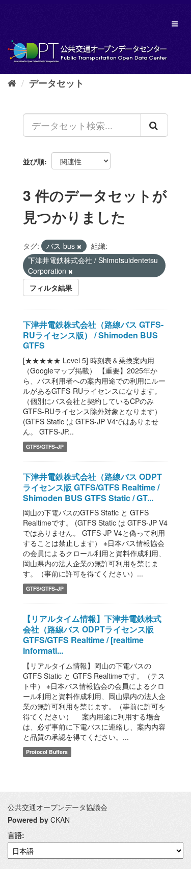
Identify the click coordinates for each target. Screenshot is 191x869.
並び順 (33, 161)
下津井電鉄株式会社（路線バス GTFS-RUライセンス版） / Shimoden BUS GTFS (93, 335)
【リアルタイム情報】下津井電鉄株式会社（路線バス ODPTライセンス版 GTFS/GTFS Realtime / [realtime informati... (92, 634)
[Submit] (154, 125)
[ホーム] (12, 82)
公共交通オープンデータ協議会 (57, 807)
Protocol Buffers (47, 752)
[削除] (79, 246)
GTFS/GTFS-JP (45, 446)
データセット (56, 83)
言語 (15, 835)
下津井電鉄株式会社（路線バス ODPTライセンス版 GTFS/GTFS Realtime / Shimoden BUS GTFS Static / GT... (92, 487)
